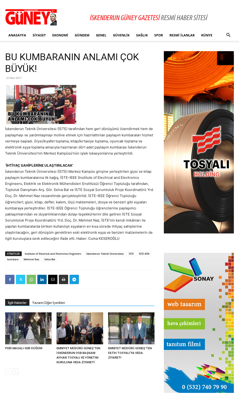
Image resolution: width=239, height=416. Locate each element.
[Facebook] (9, 279)
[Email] (52, 279)
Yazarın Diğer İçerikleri (48, 303)
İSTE (131, 253)
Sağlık (142, 35)
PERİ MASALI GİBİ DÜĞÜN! (23, 348)
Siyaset (39, 35)
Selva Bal (49, 259)
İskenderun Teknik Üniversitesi (105, 253)
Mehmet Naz (31, 259)
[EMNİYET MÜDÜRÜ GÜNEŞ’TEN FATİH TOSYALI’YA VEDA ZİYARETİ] (131, 328)
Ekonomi (60, 35)
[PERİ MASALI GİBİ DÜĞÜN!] (28, 328)
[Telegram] (74, 279)
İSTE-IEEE (144, 253)
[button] (228, 35)
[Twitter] (20, 279)
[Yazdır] (63, 279)
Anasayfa (17, 35)
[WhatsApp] (31, 279)
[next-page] (15, 371)
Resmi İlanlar (182, 35)
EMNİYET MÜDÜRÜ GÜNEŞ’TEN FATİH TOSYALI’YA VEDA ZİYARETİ (130, 352)
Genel (101, 35)
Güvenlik (121, 35)
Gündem (82, 35)
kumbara (12, 259)
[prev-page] (8, 371)
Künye (206, 35)
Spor (158, 35)
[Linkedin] (42, 279)
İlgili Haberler (17, 303)
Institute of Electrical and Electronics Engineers (53, 253)
